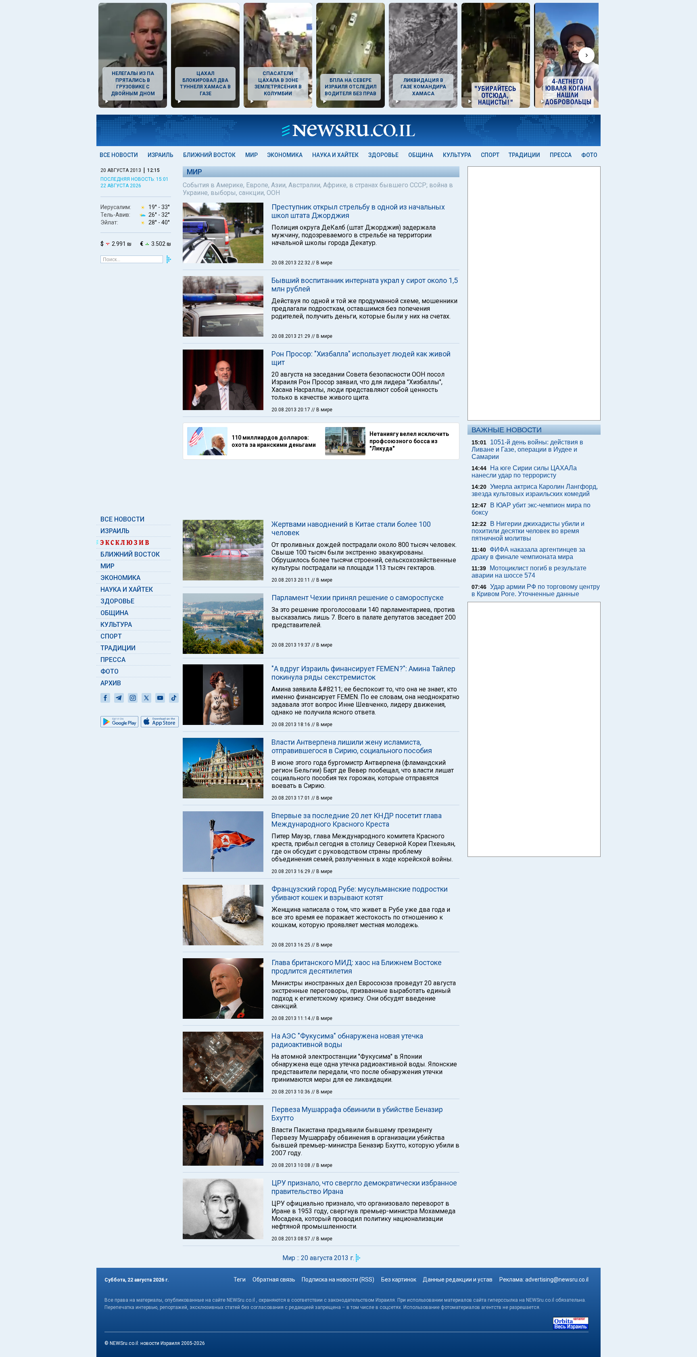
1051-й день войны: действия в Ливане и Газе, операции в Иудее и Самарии (527, 449)
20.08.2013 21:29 (291, 336)
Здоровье (383, 155)
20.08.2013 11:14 (291, 1018)
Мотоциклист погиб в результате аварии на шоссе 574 (529, 572)
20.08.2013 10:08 (291, 1165)
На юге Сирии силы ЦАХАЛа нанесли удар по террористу (524, 472)
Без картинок (398, 1279)
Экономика (285, 155)
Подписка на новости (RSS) (338, 1279)
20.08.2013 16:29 (291, 871)
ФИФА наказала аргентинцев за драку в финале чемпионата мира (528, 553)
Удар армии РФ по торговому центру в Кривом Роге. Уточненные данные (536, 590)
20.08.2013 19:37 (291, 645)
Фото (589, 155)
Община (420, 155)
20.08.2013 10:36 (291, 1092)
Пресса (561, 155)
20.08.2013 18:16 (291, 724)
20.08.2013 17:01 (291, 798)
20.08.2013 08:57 (291, 1239)
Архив (110, 683)
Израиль (160, 155)
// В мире (321, 263)
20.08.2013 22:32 (291, 263)
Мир (251, 155)
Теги (240, 1279)
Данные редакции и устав (457, 1279)
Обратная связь (274, 1279)
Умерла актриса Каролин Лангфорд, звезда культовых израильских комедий (535, 490)
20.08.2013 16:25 (291, 945)
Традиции (524, 155)
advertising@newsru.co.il (556, 1279)
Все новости (119, 155)
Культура (457, 155)
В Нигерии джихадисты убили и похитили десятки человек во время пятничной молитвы (528, 531)
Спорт (490, 155)
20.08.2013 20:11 (291, 580)
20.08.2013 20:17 (291, 410)
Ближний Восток (209, 155)
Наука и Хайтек (335, 155)
